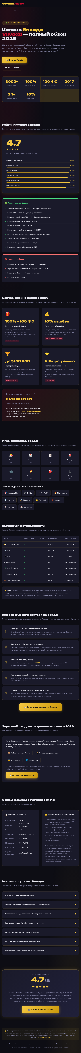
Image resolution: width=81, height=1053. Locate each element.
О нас (11, 1044)
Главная (6, 11)
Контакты (69, 1044)
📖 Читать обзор (12, 68)
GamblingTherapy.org (44, 1037)
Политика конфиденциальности (26, 1044)
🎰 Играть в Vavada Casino (40, 1010)
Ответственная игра (46, 1044)
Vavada (13, 3)
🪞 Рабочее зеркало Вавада (21, 775)
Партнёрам (59, 1044)
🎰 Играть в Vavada (14, 60)
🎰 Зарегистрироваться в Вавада (40, 707)
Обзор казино (19, 11)
